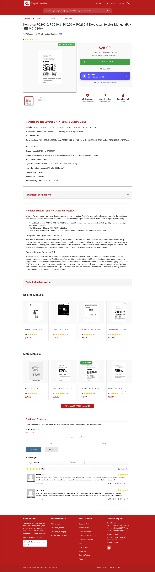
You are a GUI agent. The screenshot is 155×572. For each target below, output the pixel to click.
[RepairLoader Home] (35, 3)
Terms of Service (85, 532)
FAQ (106, 4)
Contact (121, 4)
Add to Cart (98, 61)
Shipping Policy (84, 524)
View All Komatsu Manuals (77, 406)
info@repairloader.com (115, 530)
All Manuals (55, 524)
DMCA (111, 567)
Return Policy (84, 528)
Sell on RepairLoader (59, 536)
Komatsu (68, 19)
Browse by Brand (57, 528)
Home (27, 19)
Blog (112, 4)
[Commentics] (77, 468)
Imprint (119, 567)
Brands (98, 4)
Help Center (83, 547)
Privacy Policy (102, 567)
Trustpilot (82, 559)
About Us (82, 551)
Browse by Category (58, 532)
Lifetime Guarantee (86, 540)
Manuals (40, 19)
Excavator (54, 19)
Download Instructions (87, 536)
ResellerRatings (85, 555)
